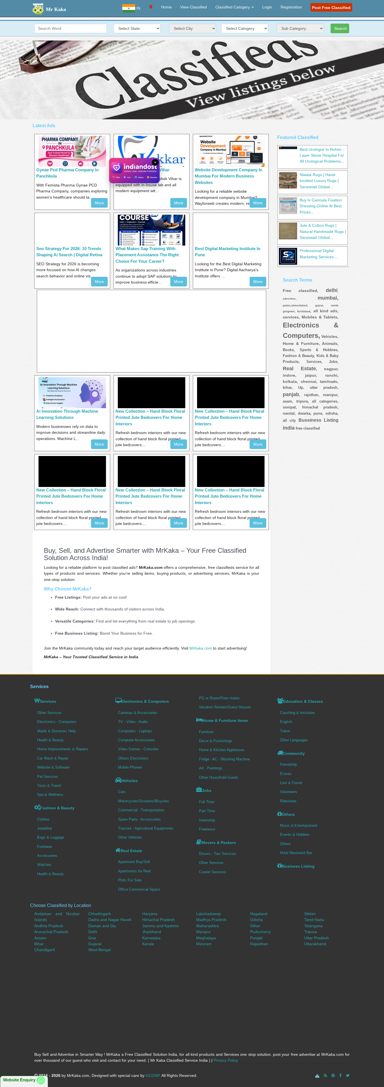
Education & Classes (303, 701)
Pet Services (47, 776)
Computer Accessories (136, 740)
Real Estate (131, 850)
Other (255, 926)
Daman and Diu (102, 926)
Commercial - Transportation (141, 810)
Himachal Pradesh (158, 919)
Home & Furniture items (225, 720)
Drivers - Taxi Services (217, 854)
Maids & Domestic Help (56, 731)
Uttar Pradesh (316, 938)
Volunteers (288, 792)
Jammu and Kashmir (160, 926)
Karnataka (151, 938)
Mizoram (204, 944)
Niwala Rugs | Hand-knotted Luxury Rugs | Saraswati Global (319, 180)
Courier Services (212, 872)
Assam (40, 938)
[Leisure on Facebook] (340, 1075)
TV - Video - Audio (133, 722)
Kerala (148, 944)
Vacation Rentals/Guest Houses (225, 707)
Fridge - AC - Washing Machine (224, 759)
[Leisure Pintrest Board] (333, 1075)
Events (286, 774)
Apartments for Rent (134, 871)
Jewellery (44, 828)
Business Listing (298, 866)
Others (288, 814)
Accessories (47, 856)
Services (48, 701)
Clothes (43, 819)
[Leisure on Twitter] (348, 1075)
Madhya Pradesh (211, 919)
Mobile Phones (130, 767)
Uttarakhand (315, 944)
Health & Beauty (50, 740)
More (99, 203)
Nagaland (258, 913)
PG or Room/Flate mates (219, 698)
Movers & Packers (219, 842)
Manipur (203, 931)
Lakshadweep (208, 913)
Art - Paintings (210, 768)
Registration (291, 7)
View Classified (193, 7)
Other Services (49, 713)
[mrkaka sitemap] (317, 1075)
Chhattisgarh (99, 913)
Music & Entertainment (298, 825)
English (286, 722)
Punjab (256, 938)
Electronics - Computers (56, 722)
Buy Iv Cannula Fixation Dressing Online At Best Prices (321, 206)
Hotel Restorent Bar (296, 853)
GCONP (152, 1075)
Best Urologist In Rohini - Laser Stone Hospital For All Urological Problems (322, 155)
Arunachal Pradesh (51, 931)
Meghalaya (206, 938)
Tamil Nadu (314, 919)
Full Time (206, 802)
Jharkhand (151, 931)
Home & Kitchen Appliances (222, 750)
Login (267, 7)
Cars (122, 792)
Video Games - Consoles (138, 749)
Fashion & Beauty (57, 808)
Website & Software (53, 767)
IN (137, 8)
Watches (44, 865)
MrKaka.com (200, 648)
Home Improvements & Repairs (62, 749)
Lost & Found (291, 783)
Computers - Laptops (135, 731)
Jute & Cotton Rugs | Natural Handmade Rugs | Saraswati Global (323, 231)
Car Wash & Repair (52, 758)
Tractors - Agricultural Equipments (145, 828)
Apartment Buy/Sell (134, 862)
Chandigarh (44, 949)
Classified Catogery (233, 7)
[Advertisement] (192, 80)
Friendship (288, 764)
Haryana (149, 913)
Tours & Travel (49, 785)
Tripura (310, 931)
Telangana (313, 926)
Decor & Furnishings (215, 741)
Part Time (207, 811)
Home (166, 7)
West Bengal (99, 949)
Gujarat (94, 944)
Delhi (92, 931)
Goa (92, 938)
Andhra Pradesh (48, 926)
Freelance (207, 829)
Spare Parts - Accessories (139, 819)
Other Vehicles (130, 837)
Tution (285, 731)
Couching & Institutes (297, 713)
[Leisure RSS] (325, 1075)
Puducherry (260, 931)
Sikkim (310, 913)
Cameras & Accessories (137, 713)
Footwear (44, 847)
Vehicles (130, 780)
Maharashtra (207, 926)
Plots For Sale (129, 880)
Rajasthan (259, 944)
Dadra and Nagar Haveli (109, 919)
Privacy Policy (226, 1060)
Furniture (206, 732)
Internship (207, 820)
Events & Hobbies (295, 834)
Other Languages (294, 740)
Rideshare (288, 801)
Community (294, 753)
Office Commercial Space (139, 889)
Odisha (256, 919)
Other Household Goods (218, 777)
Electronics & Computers (145, 701)
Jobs (206, 790)
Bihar (39, 944)
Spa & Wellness (50, 794)
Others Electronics (133, 758)
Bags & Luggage (50, 837)
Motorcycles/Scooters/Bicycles (143, 801)
